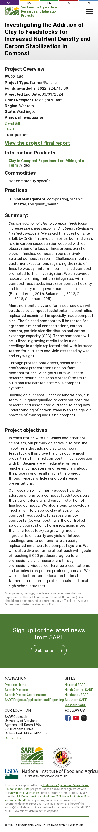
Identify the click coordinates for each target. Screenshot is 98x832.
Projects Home (15, 685)
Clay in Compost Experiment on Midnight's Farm (46, 163)
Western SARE (75, 705)
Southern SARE (76, 700)
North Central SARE (79, 690)
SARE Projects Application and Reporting (34, 700)
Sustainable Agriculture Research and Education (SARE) (47, 787)
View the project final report (37, 142)
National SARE (75, 685)
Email (10, 129)
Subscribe (44, 650)
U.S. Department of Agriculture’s (36, 796)
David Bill (12, 123)
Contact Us (13, 738)
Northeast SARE (76, 695)
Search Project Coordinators (25, 695)
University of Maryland (23, 792)
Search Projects (16, 690)
